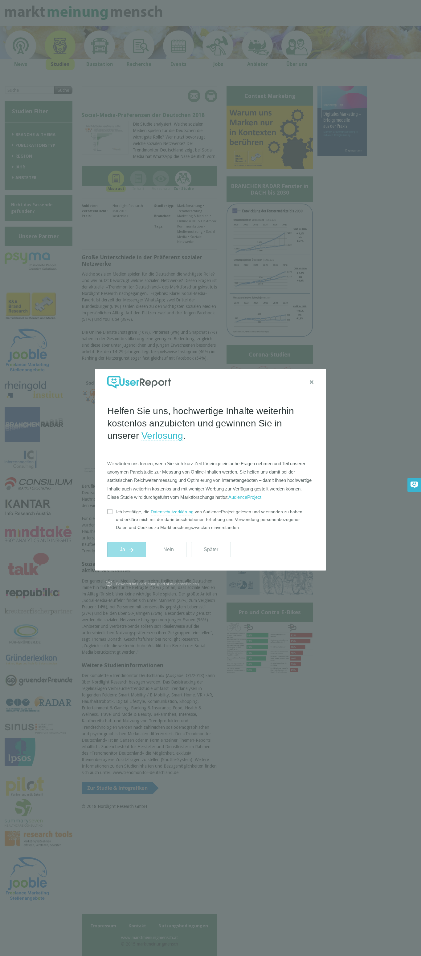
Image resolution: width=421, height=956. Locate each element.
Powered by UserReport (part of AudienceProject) (157, 583)
